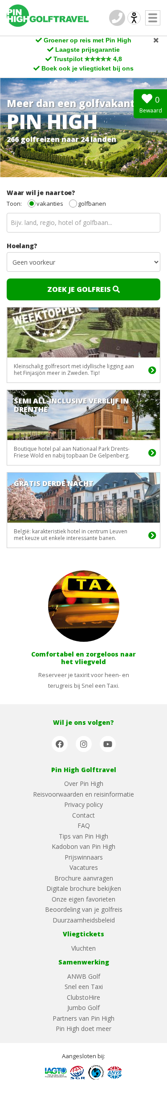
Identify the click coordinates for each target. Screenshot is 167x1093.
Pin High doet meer (83, 1028)
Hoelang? (22, 245)
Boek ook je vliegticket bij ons (87, 68)
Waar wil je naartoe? (41, 192)
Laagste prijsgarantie (87, 49)
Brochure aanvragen (83, 878)
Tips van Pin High (83, 836)
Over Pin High (83, 783)
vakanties (50, 203)
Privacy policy (83, 804)
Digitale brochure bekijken (83, 888)
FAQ (83, 825)
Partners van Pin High (83, 1018)
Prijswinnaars (84, 857)
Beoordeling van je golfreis (83, 909)
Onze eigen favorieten (83, 899)
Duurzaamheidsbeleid (84, 920)
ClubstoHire (83, 997)
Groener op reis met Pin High (87, 40)
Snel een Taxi (84, 986)
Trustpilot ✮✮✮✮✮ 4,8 (87, 58)
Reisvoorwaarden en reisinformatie (83, 794)
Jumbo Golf (83, 1007)
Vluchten (83, 948)
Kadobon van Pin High (83, 846)
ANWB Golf (83, 976)
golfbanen (92, 203)
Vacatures (83, 867)
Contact (83, 815)
